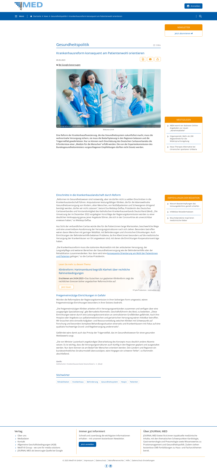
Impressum (89, 460)
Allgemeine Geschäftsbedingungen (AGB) (37, 444)
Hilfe (128, 460)
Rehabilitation (63, 382)
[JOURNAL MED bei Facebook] (106, 465)
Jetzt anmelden (87, 444)
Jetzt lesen (66, 287)
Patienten (134, 382)
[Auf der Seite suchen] (200, 16)
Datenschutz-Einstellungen (143, 460)
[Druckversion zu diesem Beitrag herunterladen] (143, 59)
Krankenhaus (78, 382)
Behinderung (92, 382)
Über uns (22, 435)
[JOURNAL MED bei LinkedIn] (110, 465)
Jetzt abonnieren (183, 33)
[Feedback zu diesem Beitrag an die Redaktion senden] (157, 59)
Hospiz (124, 382)
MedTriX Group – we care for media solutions (39, 447)
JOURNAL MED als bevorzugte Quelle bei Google (40, 450)
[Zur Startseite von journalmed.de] (29, 6)
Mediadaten (23, 438)
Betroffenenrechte (116, 460)
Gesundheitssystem (109, 382)
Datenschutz (101, 460)
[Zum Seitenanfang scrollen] (212, 467)
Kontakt (21, 441)
